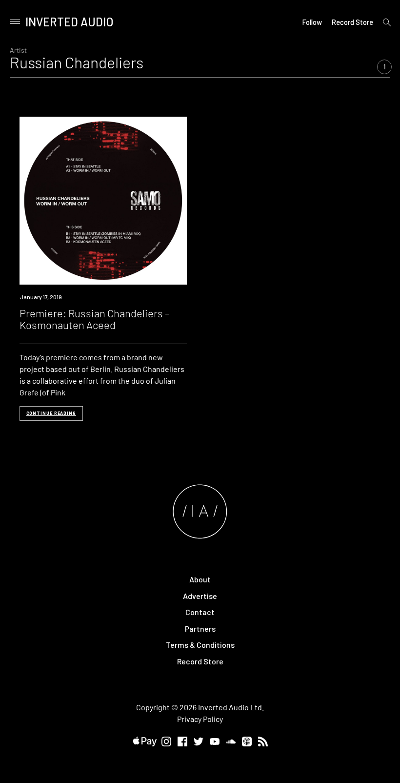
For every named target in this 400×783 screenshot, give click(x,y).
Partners (200, 628)
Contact (200, 612)
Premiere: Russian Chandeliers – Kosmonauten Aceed (95, 319)
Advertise (200, 595)
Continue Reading (51, 413)
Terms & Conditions (200, 644)
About (200, 579)
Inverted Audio (69, 22)
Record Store (352, 22)
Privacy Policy (200, 718)
